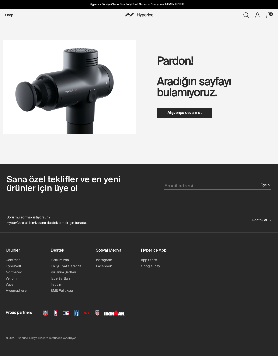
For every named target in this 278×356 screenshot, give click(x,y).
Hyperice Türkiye (27, 338)
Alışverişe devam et (185, 113)
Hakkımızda (60, 260)
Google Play (150, 266)
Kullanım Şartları (63, 272)
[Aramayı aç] (246, 15)
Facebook (104, 266)
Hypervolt (13, 266)
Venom (11, 278)
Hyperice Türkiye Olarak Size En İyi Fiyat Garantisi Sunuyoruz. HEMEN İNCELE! (137, 4)
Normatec (14, 272)
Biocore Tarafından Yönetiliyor (57, 338)
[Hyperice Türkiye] (139, 15)
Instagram (104, 260)
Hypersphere (16, 291)
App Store (149, 260)
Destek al (260, 220)
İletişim (56, 284)
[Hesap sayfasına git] (257, 15)
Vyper (10, 284)
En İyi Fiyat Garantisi (66, 266)
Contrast (13, 260)
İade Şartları (60, 278)
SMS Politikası (62, 291)
